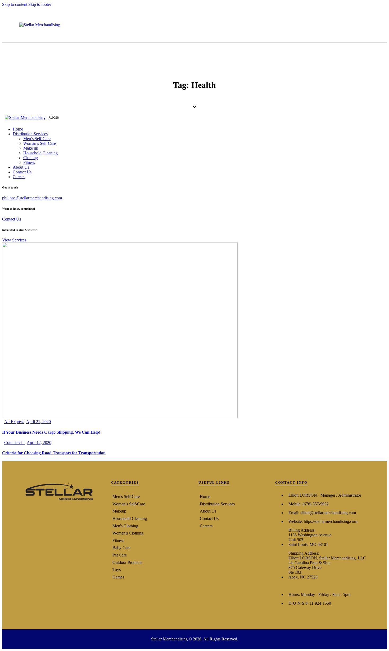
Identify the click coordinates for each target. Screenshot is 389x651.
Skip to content (14, 4)
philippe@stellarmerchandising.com (32, 198)
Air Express (14, 421)
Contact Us (11, 219)
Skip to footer (39, 4)
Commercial (14, 442)
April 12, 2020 (39, 442)
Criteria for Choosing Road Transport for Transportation (54, 453)
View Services (14, 240)
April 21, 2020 (38, 421)
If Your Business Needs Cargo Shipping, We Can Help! (51, 432)
